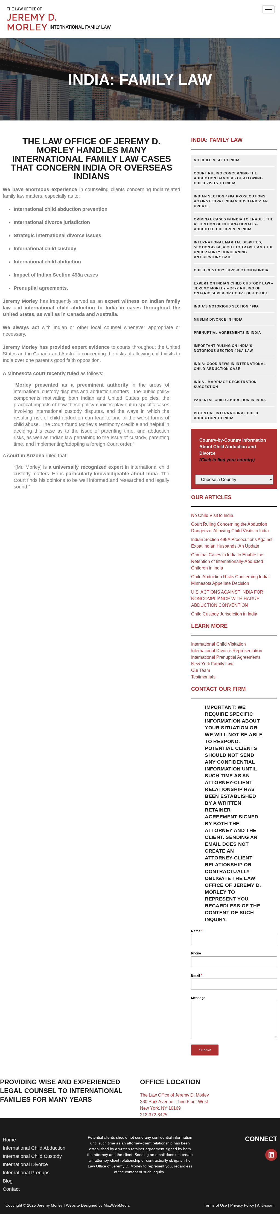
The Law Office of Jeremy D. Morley (174, 1095)
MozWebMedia (117, 1205)
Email (196, 975)
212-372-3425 (153, 1114)
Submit (205, 1050)
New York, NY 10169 (160, 1108)
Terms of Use (215, 1205)
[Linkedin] (271, 1155)
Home (9, 1140)
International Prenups (26, 1172)
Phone (196, 953)
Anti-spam (266, 1205)
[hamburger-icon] (268, 9)
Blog (8, 1181)
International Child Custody (32, 1156)
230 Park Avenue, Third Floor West (174, 1101)
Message (198, 998)
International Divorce (25, 1164)
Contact (11, 1189)
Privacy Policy (242, 1205)
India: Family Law (217, 140)
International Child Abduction (34, 1148)
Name (197, 931)
